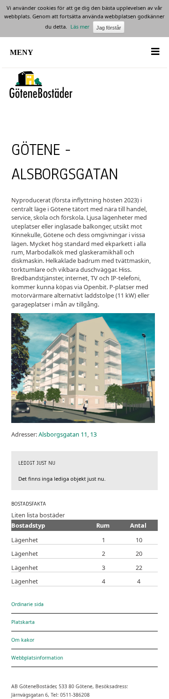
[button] (85, 57)
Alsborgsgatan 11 (62, 434)
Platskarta (23, 622)
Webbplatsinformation (37, 657)
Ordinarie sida (27, 604)
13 (93, 434)
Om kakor (22, 640)
